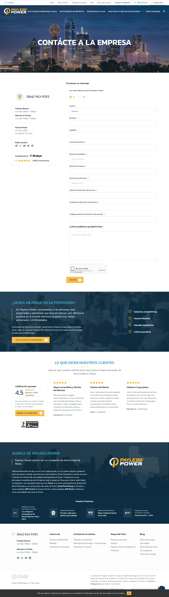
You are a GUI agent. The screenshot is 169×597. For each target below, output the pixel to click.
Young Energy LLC (103, 589)
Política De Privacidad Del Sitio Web (144, 589)
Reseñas (52, 543)
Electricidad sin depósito (72, 11)
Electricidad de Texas (148, 547)
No (84, 97)
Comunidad (144, 543)
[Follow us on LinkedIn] (30, 558)
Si (74, 97)
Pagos (52, 3)
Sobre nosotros (63, 3)
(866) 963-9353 (38, 96)
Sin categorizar (146, 550)
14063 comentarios (40, 160)
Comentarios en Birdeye (59, 547)
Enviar (73, 280)
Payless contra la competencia (123, 547)
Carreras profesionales (58, 539)
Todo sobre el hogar (148, 554)
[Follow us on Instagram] (22, 558)
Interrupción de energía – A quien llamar (89, 543)
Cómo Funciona (153, 11)
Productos (115, 550)
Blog (92, 3)
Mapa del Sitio (118, 534)
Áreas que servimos (119, 539)
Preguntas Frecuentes (79, 3)
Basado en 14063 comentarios (31, 393)
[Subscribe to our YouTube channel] (26, 558)
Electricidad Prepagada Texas (42, 11)
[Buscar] (164, 11)
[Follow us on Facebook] (18, 558)
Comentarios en (21, 156)
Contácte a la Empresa (122, 3)
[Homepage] (16, 11)
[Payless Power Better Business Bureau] (29, 424)
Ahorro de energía (147, 539)
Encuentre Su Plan (96, 11)
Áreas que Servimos (104, 3)
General (114, 543)
